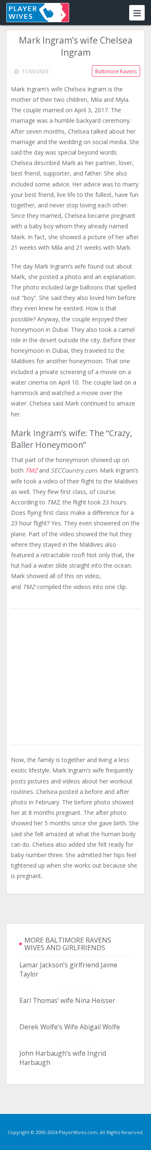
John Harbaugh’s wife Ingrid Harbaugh (62, 1058)
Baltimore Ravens (116, 71)
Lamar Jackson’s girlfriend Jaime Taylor (68, 969)
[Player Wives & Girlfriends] (37, 12)
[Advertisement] (75, 677)
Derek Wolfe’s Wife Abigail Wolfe (69, 1026)
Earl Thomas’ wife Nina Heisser (67, 1000)
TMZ (31, 470)
